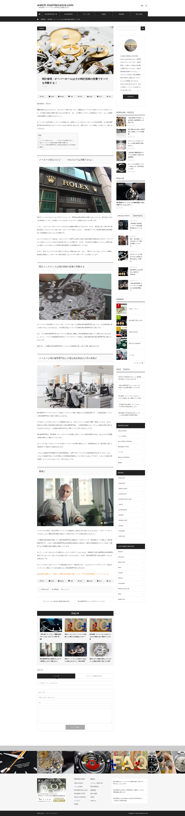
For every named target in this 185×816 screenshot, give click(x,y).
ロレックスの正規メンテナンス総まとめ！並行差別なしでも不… (136, 166)
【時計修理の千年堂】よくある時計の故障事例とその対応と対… (136, 120)
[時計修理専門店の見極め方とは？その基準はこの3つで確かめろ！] (51, 649)
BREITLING (121, 562)
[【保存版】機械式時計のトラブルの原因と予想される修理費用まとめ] (121, 156)
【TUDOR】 (121, 531)
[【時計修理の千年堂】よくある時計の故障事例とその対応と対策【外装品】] (121, 121)
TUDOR (120, 573)
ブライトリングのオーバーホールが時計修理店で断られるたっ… (136, 143)
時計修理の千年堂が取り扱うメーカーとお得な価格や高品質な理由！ (129, 414)
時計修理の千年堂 (123, 446)
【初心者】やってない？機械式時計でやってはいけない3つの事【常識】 (50, 636)
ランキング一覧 (138, 363)
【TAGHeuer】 (122, 494)
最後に (42, 147)
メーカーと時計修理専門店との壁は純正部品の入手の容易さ (58, 145)
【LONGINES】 (123, 510)
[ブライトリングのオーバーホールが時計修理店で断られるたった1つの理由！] (121, 145)
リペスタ (120, 452)
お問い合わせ (40, 813)
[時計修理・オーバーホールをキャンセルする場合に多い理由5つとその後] (101, 625)
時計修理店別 (68, 14)
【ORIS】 (121, 515)
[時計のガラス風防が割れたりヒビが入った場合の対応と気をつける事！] (101, 649)
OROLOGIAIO (122, 431)
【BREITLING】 (123, 488)
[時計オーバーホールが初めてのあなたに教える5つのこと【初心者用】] (76, 649)
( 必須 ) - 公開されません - (47, 697)
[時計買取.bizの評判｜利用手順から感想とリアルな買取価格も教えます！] (121, 133)
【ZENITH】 (122, 536)
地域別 (104, 14)
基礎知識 (121, 14)
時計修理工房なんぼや (81, 790)
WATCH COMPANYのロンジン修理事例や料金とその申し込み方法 (129, 378)
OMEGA (120, 551)
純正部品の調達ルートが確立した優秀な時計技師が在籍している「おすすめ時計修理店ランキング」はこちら (73, 574)
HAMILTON (121, 599)
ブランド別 (86, 14)
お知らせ (93, 800)
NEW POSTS (138, 216)
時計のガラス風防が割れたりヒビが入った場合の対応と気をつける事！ (100, 660)
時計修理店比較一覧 (51, 14)
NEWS (92, 797)
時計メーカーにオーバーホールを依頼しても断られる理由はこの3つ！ (75, 635)
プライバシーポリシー (52, 813)
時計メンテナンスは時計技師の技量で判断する (54, 142)
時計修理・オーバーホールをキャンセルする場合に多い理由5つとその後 (100, 636)
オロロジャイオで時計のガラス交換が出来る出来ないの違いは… (136, 258)
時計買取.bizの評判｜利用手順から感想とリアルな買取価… (136, 132)
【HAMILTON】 (123, 520)
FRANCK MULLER (123, 588)
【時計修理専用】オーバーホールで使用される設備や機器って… (136, 287)
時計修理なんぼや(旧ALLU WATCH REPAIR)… (136, 272)
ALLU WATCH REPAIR (125, 441)
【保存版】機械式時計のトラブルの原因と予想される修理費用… (136, 155)
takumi (47, 589)
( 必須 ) (42, 692)
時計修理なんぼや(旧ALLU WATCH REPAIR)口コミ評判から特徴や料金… (128, 799)
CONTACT (130, 96)
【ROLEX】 (121, 478)
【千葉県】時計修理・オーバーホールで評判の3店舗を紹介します (129, 405)
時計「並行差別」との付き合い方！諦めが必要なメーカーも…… (136, 242)
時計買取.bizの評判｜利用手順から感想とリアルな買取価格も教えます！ (128, 791)
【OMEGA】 (122, 483)
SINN (119, 594)
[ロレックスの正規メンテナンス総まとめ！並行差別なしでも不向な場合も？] (121, 168)
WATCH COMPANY (124, 457)
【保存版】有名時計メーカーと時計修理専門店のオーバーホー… (136, 227)
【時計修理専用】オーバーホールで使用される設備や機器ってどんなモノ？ (129, 387)
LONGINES (121, 583)
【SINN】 (121, 525)
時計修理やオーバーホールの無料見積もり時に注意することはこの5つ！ (130, 203)
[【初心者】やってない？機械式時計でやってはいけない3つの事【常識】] (51, 625)
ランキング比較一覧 (96, 783)
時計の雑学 (139, 14)
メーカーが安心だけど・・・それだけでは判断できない (56, 140)
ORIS (119, 567)
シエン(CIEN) (122, 436)
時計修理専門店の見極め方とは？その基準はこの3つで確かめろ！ (50, 660)
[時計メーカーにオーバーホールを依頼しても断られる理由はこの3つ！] (76, 625)
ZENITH (120, 578)
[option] (18, 762)
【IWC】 (120, 504)
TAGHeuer (121, 557)
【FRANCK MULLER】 (125, 499)
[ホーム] (39, 14)
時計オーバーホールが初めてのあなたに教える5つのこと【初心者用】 (75, 660)
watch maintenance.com (55, 5)
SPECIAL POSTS (123, 216)
